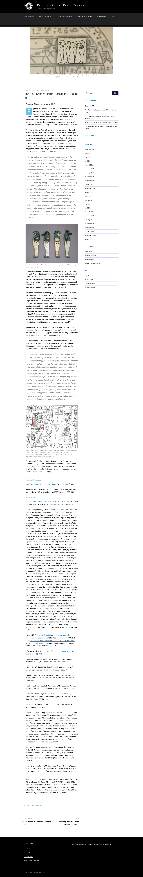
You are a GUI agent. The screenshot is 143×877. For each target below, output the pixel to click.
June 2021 (88, 153)
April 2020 (88, 208)
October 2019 (89, 231)
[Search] (115, 93)
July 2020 (88, 196)
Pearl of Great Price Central (61, 5)
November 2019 (90, 227)
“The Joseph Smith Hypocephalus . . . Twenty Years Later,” (52, 640)
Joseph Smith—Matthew (64, 16)
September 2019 (90, 235)
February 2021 (90, 169)
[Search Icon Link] (25, 21)
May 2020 (88, 204)
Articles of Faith (102, 16)
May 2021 (88, 157)
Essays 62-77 (89, 106)
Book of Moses (29, 16)
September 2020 (90, 188)
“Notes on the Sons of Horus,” (45, 484)
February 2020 (90, 216)
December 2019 (90, 224)
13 (68, 398)
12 (60, 348)
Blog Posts (88, 251)
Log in (87, 276)
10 (70, 321)
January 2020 (89, 220)
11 (59, 335)
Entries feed (89, 279)
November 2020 (90, 180)
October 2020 (89, 184)
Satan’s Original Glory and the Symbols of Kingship (101, 122)
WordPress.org (90, 287)
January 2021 (89, 173)
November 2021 (90, 149)
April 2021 (88, 161)
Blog (112, 16)
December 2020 (90, 177)
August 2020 (89, 192)
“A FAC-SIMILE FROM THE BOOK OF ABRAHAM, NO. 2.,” (48, 502)
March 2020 (89, 212)
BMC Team (45, 90)
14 (52, 471)
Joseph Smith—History (84, 16)
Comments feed (90, 283)
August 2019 (89, 239)
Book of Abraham (45, 16)
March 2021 (89, 165)
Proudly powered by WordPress (34, 872)
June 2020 (88, 200)
